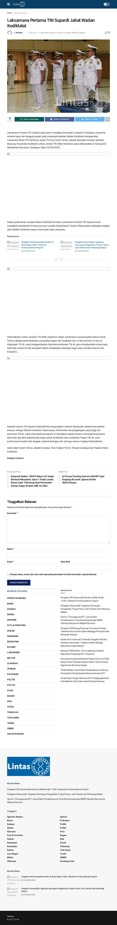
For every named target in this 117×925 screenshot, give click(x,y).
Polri (10, 690)
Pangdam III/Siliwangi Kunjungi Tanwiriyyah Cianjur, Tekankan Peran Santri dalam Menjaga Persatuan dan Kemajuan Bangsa (85, 631)
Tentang (10, 916)
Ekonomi (11, 620)
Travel (11, 723)
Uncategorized (15, 734)
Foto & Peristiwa (64, 33)
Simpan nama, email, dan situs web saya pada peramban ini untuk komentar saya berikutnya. (53, 574)
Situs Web (65, 562)
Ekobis (10, 614)
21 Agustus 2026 (29, 251)
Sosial (10, 707)
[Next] (61, 259)
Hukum (11, 631)
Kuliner (11, 647)
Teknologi (12, 712)
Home (9, 13)
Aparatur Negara (20, 13)
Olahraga (12, 663)
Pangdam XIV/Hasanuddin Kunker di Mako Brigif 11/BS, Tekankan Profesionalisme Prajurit (37, 245)
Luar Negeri (13, 652)
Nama (11, 549)
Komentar (12, 513)
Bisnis (10, 604)
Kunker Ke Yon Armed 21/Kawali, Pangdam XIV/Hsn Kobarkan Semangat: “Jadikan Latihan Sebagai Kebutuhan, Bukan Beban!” (84, 642)
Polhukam (12, 674)
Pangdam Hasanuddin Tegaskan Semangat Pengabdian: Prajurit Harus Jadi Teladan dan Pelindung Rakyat (92, 245)
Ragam (82, 33)
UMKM (10, 728)
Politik (11, 679)
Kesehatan (13, 642)
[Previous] (56, 259)
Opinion (11, 669)
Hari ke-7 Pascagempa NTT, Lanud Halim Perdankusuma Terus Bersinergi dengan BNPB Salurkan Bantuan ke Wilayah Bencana (81, 620)
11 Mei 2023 (32, 33)
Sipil (9, 701)
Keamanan (12, 636)
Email (10, 561)
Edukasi (11, 609)
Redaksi (19, 33)
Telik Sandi (13, 718)
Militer (75, 33)
